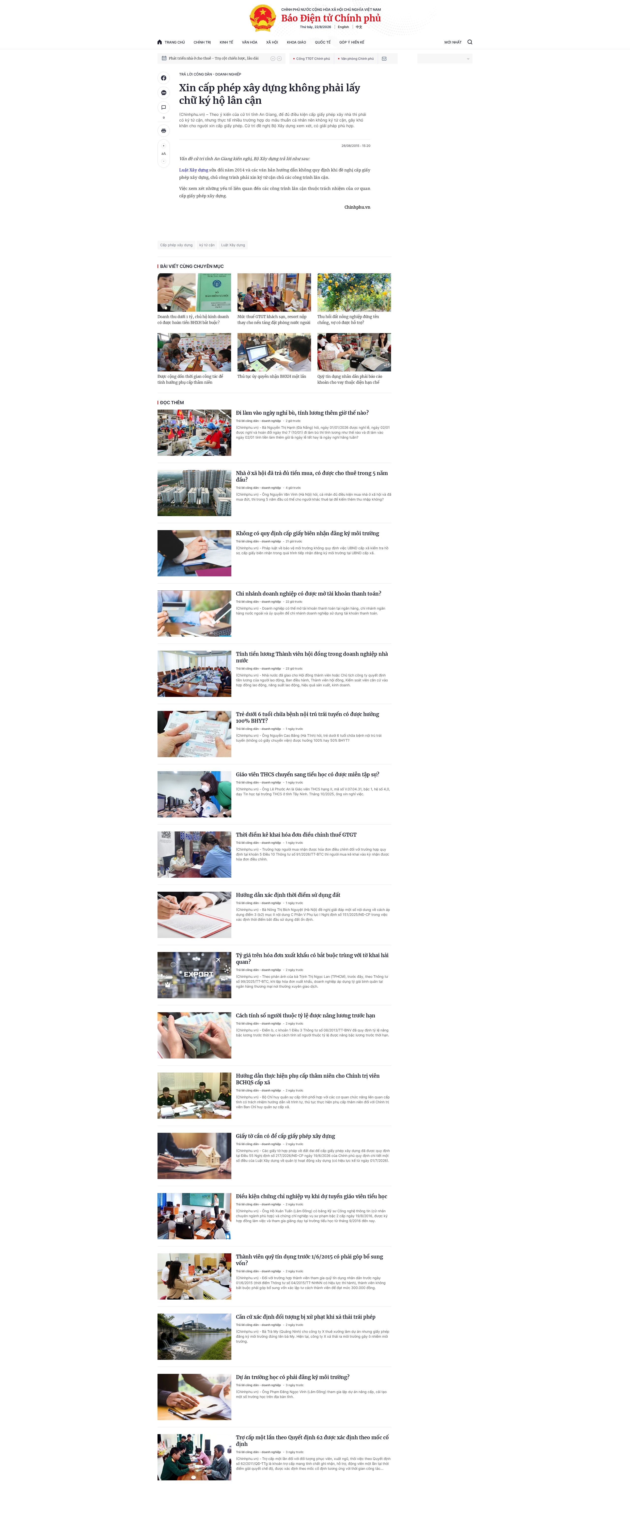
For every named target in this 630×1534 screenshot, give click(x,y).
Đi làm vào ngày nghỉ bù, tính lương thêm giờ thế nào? (302, 413)
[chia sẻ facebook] (164, 78)
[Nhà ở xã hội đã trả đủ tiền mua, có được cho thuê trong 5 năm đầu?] (194, 493)
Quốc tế (323, 42)
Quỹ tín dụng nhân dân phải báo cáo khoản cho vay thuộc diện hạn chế (349, 379)
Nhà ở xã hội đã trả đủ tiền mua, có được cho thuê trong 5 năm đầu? (312, 476)
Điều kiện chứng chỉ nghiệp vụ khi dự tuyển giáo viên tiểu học (311, 1196)
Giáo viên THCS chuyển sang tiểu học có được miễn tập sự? (307, 774)
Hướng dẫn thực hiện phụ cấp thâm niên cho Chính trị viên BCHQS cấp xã (308, 1079)
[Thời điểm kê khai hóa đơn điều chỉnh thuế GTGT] (194, 854)
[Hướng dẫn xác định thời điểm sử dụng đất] (194, 915)
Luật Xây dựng (193, 170)
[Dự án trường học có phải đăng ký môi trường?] (194, 1397)
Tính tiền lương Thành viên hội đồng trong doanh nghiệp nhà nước (312, 657)
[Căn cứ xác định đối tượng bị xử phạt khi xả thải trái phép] (194, 1337)
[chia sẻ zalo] (164, 93)
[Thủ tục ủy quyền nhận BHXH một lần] (274, 352)
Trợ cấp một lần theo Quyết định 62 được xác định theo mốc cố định (312, 1440)
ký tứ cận (207, 245)
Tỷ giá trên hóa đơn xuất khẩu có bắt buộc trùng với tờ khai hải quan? (312, 958)
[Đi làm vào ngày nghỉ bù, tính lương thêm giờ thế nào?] (194, 433)
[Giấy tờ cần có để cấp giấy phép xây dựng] (194, 1156)
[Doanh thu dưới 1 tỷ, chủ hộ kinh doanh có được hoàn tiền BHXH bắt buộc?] (194, 292)
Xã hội (272, 42)
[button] (272, 58)
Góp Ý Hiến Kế (351, 42)
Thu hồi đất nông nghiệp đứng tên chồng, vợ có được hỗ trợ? (348, 319)
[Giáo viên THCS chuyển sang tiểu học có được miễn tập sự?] (194, 794)
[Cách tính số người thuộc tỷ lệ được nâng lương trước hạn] (194, 1035)
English (343, 27)
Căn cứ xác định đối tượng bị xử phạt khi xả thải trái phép (306, 1317)
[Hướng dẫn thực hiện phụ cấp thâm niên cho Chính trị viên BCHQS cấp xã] (194, 1096)
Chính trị (202, 42)
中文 (359, 27)
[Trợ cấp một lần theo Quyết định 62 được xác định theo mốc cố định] (194, 1457)
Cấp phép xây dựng (176, 245)
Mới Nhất (453, 42)
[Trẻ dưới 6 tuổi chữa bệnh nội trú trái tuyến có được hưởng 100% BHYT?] (194, 734)
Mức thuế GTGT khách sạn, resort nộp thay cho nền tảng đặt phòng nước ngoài (273, 319)
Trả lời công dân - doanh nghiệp (210, 74)
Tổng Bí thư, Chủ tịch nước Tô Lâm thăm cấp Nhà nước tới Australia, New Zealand (217, 58)
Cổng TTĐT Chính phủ (313, 59)
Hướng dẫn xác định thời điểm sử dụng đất (288, 895)
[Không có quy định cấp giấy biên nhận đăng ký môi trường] (194, 553)
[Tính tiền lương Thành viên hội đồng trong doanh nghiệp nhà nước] (194, 674)
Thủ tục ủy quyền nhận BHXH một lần (271, 376)
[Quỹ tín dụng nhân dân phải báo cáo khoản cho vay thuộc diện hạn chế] (354, 352)
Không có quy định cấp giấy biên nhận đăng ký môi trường (307, 533)
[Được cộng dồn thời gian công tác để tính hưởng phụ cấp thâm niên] (194, 352)
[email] (384, 58)
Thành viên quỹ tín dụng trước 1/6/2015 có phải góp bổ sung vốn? (309, 1260)
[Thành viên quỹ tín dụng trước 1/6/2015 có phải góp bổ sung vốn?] (194, 1276)
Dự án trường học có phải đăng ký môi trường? (292, 1377)
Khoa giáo (296, 42)
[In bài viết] (164, 130)
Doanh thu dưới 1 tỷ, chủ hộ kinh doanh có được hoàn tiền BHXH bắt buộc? (193, 319)
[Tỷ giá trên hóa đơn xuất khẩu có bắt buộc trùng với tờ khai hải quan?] (194, 975)
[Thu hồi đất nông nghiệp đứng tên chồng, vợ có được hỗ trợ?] (354, 292)
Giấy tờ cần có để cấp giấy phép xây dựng (285, 1136)
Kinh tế (226, 42)
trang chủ (175, 42)
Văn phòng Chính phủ (357, 59)
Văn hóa (249, 42)
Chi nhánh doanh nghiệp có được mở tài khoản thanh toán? (308, 594)
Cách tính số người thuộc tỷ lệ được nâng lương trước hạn (305, 1015)
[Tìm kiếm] (469, 42)
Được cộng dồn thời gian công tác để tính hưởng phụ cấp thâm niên (190, 379)
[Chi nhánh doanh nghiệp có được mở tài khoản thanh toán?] (194, 613)
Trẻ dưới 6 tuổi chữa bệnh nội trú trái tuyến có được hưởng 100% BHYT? (307, 717)
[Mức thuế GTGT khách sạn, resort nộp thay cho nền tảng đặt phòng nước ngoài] (274, 292)
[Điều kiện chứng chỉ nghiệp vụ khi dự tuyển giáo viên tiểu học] (194, 1216)
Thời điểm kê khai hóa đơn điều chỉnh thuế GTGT (296, 835)
